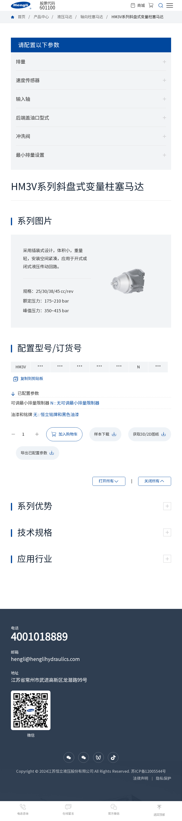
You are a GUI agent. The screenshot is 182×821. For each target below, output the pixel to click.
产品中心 (41, 17)
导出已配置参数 (34, 453)
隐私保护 (163, 778)
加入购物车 (68, 434)
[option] (128, 281)
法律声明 (140, 778)
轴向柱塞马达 (91, 17)
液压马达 (64, 17)
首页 (21, 17)
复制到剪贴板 (31, 378)
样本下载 (101, 434)
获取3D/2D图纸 (146, 434)
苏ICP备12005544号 (148, 771)
